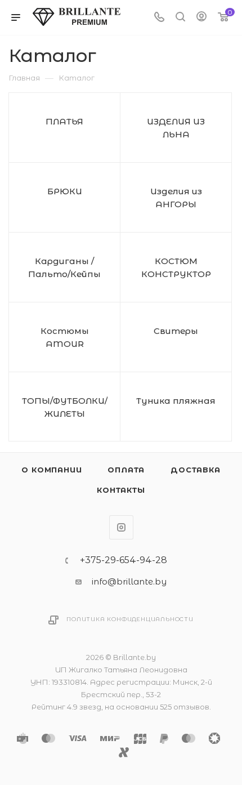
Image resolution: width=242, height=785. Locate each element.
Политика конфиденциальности (130, 619)
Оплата (126, 469)
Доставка (195, 469)
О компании (51, 469)
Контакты (121, 489)
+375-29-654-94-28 (123, 560)
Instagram (121, 527)
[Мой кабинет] (201, 17)
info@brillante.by (129, 581)
